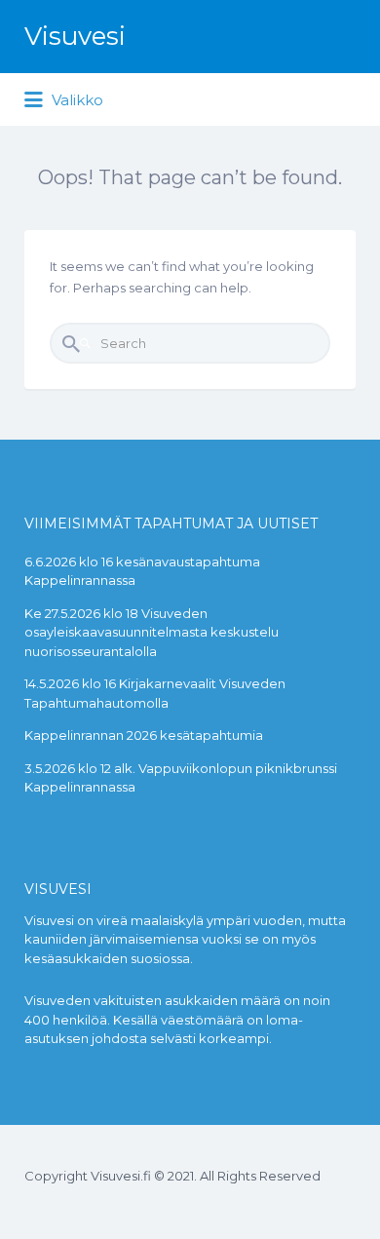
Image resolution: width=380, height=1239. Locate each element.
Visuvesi (75, 36)
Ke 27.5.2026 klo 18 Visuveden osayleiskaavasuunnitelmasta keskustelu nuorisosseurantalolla (151, 632)
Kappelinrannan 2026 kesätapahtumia (143, 735)
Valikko (75, 100)
